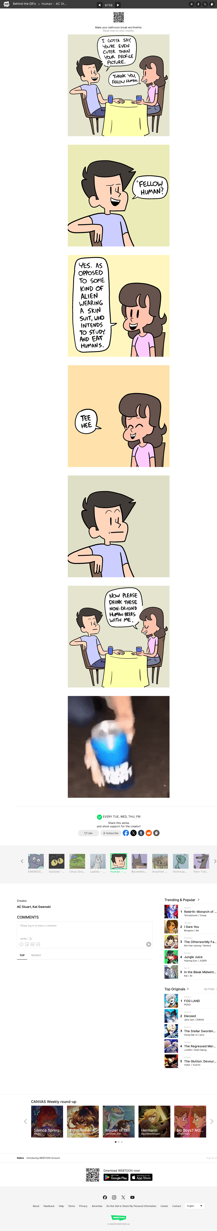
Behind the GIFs (24, 3)
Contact (176, 1206)
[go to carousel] (115, 1142)
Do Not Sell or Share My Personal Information (131, 1206)
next (211, 1121)
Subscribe (191, 4)
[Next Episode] (118, 5)
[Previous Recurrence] (22, 861)
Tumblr (141, 833)
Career (164, 1206)
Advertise (97, 1206)
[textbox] (84, 928)
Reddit (149, 833)
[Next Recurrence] (215, 861)
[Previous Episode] (99, 5)
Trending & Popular (180, 900)
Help (61, 1206)
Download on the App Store (141, 1177)
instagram (114, 1197)
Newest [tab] (36, 955)
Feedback (49, 1206)
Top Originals (175, 989)
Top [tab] (22, 955)
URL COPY (212, 4)
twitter (123, 1197)
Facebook (198, 4)
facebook (104, 1197)
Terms (71, 1206)
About (36, 1206)
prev (25, 1121)
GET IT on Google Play (116, 1177)
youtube (132, 1197)
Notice (20, 1158)
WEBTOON (6, 4)
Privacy (83, 1206)
